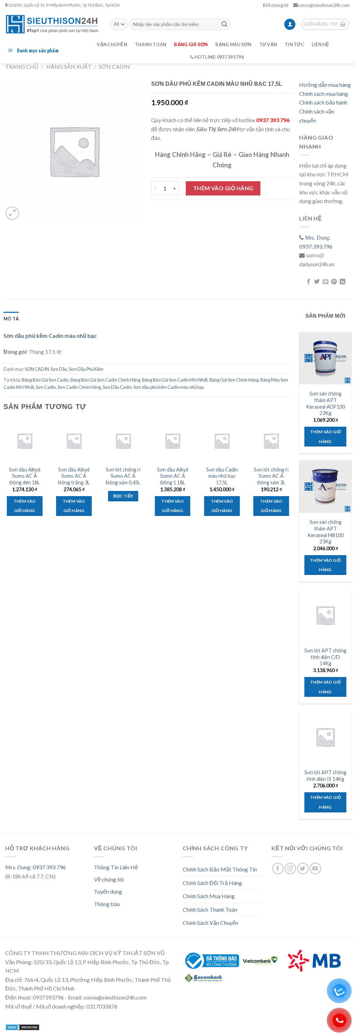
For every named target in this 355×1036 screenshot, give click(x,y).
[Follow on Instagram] (290, 868)
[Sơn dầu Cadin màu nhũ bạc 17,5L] (222, 440)
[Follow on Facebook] (278, 868)
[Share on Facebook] (308, 282)
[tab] (11, 319)
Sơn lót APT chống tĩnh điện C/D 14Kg (325, 657)
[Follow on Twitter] (303, 868)
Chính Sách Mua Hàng (209, 896)
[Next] (292, 474)
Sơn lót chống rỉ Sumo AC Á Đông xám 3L (271, 476)
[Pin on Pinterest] (334, 282)
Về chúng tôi (276, 5)
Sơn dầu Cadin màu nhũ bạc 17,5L (222, 476)
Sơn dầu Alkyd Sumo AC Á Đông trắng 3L (74, 476)
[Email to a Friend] (325, 282)
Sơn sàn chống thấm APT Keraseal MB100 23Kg (326, 531)
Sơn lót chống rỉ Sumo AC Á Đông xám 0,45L (123, 476)
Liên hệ (320, 44)
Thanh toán (151, 44)
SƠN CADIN (114, 66)
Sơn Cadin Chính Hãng (79, 387)
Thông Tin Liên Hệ (116, 867)
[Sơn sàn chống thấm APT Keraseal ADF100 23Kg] (325, 358)
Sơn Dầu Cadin (117, 387)
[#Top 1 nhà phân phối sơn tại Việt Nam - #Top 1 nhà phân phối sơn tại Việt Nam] (52, 24)
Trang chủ (21, 66)
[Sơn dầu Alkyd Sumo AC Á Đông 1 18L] (172, 440)
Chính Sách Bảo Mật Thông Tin (220, 869)
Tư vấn (268, 44)
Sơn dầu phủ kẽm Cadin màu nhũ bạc (168, 387)
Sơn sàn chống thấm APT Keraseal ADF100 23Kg (325, 403)
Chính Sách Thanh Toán (210, 909)
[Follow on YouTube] (315, 868)
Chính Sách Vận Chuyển (210, 922)
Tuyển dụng (108, 891)
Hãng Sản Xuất (69, 66)
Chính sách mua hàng (323, 93)
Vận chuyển (112, 44)
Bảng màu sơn (233, 44)
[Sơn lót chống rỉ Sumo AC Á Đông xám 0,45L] (123, 440)
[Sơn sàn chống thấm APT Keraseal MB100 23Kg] (325, 486)
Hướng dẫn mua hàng (325, 84)
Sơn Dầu (59, 369)
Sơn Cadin (46, 387)
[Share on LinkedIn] (342, 282)
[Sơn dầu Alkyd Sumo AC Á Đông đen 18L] (24, 440)
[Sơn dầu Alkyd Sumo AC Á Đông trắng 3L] (74, 440)
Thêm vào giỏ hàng (223, 188)
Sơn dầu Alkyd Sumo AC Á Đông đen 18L (24, 476)
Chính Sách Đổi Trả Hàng (212, 882)
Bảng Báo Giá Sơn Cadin (45, 380)
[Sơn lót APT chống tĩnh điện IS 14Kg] (325, 737)
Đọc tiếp (123, 496)
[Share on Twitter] (317, 282)
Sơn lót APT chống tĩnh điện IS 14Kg (325, 775)
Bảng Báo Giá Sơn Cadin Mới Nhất (175, 380)
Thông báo (107, 904)
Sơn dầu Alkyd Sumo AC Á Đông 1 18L (172, 476)
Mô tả (11, 318)
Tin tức (294, 44)
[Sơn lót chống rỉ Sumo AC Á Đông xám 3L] (271, 440)
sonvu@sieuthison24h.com (324, 5)
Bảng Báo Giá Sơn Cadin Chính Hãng (105, 380)
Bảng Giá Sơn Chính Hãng (234, 380)
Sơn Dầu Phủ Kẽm (86, 369)
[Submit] (224, 24)
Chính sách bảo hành (323, 102)
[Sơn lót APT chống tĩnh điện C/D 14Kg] (325, 615)
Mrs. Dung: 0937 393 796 (35, 867)
